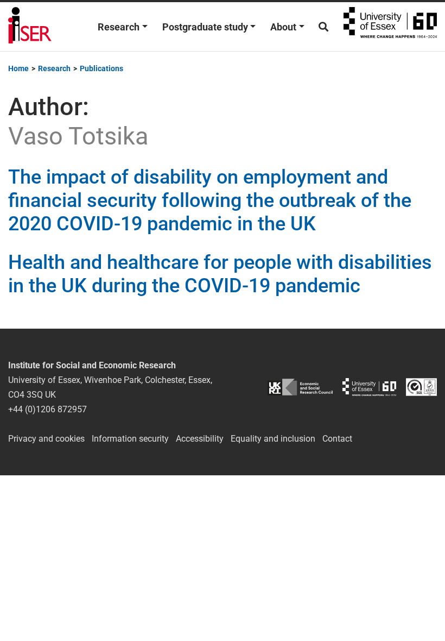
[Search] (323, 27)
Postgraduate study (205, 27)
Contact (337, 438)
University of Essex (390, 26)
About (283, 27)
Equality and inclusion (273, 438)
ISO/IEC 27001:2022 (421, 387)
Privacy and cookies (46, 438)
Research (118, 27)
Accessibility (200, 438)
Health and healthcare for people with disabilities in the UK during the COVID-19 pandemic (220, 274)
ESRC (300, 387)
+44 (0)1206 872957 (47, 409)
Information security (130, 438)
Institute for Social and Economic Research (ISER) (30, 26)
